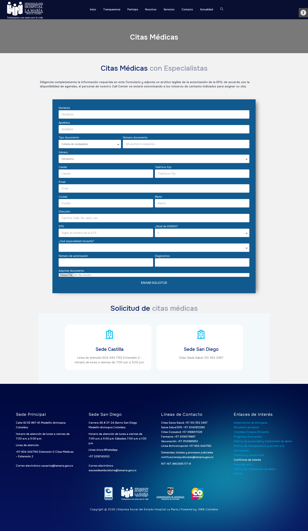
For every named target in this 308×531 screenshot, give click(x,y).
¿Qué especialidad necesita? (76, 241)
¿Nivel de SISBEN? (166, 226)
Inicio (93, 9)
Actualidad (206, 9)
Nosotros (150, 9)
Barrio (158, 197)
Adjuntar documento (71, 271)
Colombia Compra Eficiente (251, 432)
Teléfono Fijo (163, 167)
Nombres (64, 108)
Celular (63, 167)
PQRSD (238, 474)
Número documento (135, 137)
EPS (61, 226)
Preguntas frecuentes (248, 436)
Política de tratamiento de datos (254, 469)
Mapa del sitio (243, 464)
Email (62, 182)
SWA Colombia (208, 509)
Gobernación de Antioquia (250, 423)
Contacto (187, 9)
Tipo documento (69, 137)
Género (63, 152)
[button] (303, 12)
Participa (132, 9)
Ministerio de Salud (246, 427)
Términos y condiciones (249, 455)
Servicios (169, 9)
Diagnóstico (162, 256)
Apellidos (64, 123)
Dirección (64, 211)
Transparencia (111, 9)
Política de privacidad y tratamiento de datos (263, 441)
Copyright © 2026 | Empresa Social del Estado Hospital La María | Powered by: (144, 509)
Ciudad (63, 197)
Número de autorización (73, 256)
